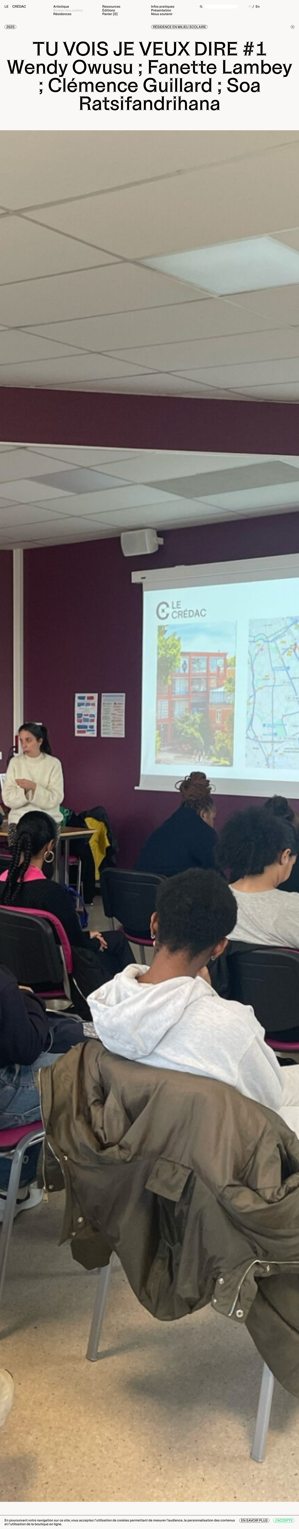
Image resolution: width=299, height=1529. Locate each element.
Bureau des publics (68, 10)
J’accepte (284, 1520)
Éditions (108, 10)
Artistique (61, 6)
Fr (250, 6)
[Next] (292, 816)
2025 (10, 27)
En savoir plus (254, 1520)
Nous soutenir (162, 14)
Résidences (62, 14)
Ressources (111, 6)
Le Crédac (15, 6)
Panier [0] (110, 14)
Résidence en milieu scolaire (179, 27)
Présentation (161, 10)
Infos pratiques (162, 6)
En (258, 6)
